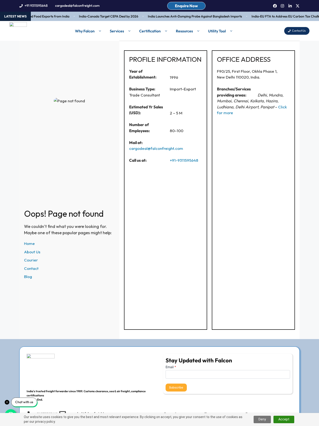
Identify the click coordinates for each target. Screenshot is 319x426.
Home (29, 243)
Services (117, 31)
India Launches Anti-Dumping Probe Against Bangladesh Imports (192, 16)
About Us (32, 251)
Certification (150, 31)
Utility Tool (217, 31)
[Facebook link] (275, 6)
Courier (31, 260)
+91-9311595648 (184, 160)
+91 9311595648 (36, 5)
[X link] (298, 6)
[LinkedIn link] (290, 6)
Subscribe (176, 387)
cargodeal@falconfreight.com (77, 5)
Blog (28, 276)
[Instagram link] (282, 6)
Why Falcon (85, 31)
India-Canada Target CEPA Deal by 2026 (105, 16)
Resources (184, 31)
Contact (31, 268)
